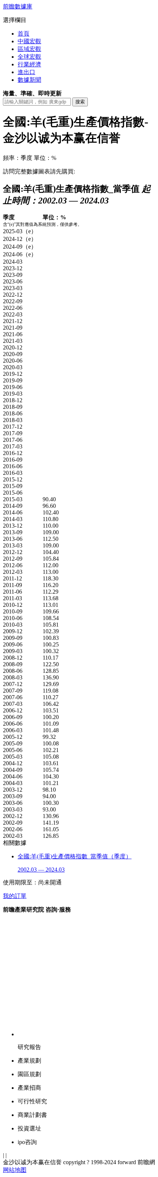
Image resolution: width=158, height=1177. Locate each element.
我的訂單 (14, 896)
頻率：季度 (17, 158)
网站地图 (14, 1170)
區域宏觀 (29, 49)
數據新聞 (29, 80)
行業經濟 (29, 64)
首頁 (23, 33)
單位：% (45, 158)
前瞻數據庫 (17, 6)
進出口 (26, 72)
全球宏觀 (29, 57)
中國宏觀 (29, 41)
